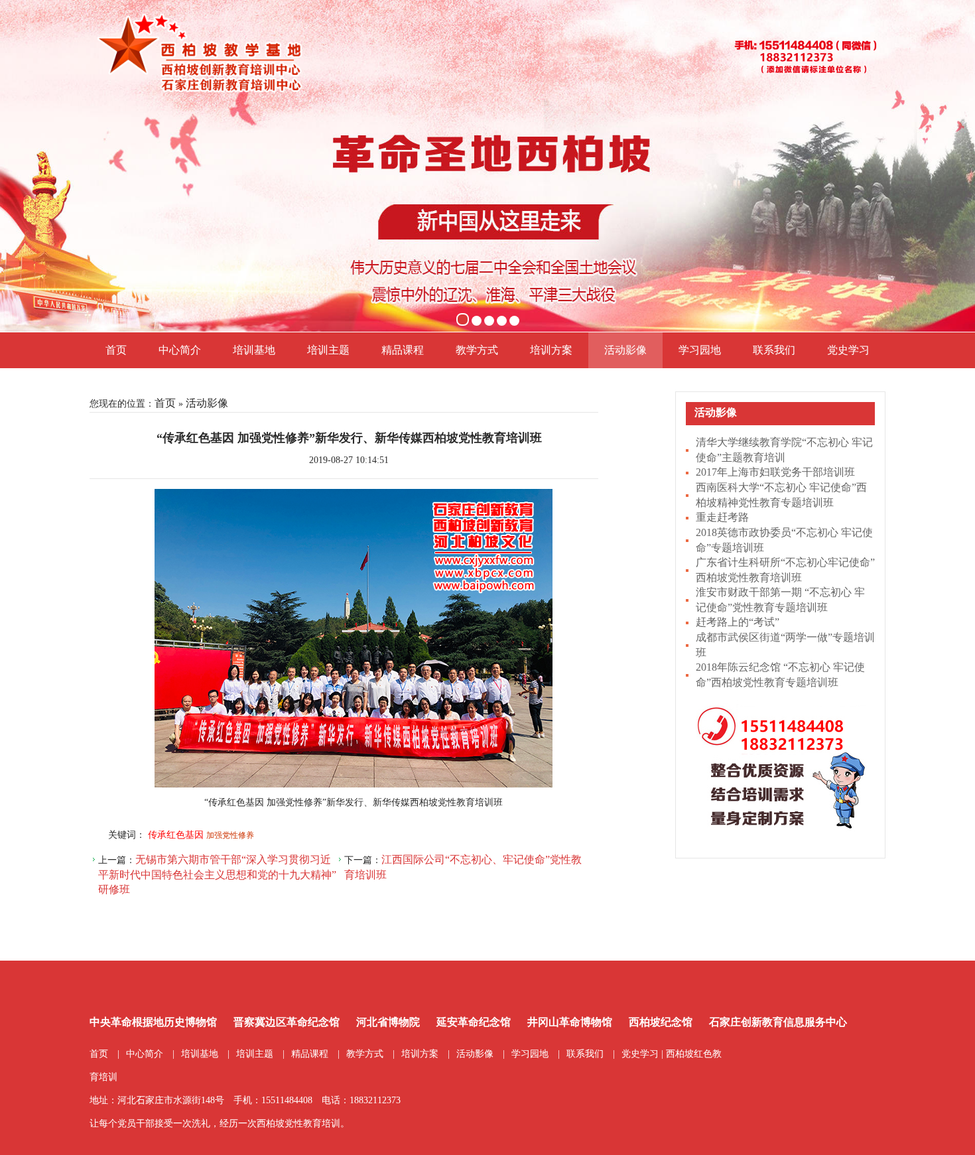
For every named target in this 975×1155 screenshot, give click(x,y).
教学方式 (477, 350)
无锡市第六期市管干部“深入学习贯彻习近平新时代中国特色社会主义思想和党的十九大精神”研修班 (217, 874)
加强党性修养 (230, 835)
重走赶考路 (722, 517)
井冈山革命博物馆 (569, 1022)
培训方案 (551, 350)
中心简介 (180, 350)
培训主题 (328, 350)
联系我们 (774, 350)
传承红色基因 (176, 835)
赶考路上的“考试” (737, 622)
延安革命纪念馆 (473, 1022)
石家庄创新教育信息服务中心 (778, 1022)
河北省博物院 (388, 1022)
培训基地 (254, 350)
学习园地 (700, 350)
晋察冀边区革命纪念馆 (286, 1022)
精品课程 (402, 350)
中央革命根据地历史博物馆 (153, 1022)
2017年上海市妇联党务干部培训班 (775, 472)
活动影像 (625, 350)
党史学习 (848, 350)
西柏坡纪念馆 (660, 1022)
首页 (116, 350)
